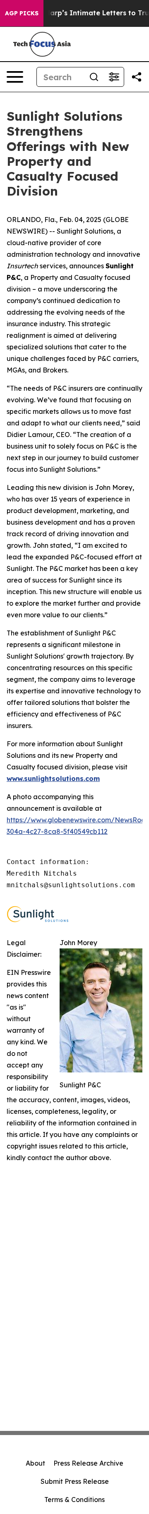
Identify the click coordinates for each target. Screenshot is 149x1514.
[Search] (94, 76)
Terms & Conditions (74, 1499)
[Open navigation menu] (15, 77)
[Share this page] (136, 77)
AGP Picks (21, 13)
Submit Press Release (75, 1481)
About (35, 1463)
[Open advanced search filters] (114, 76)
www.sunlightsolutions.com (53, 778)
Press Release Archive (88, 1463)
